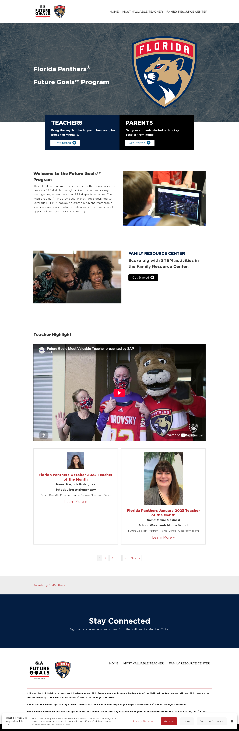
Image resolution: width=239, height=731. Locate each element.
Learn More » (75, 501)
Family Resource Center (186, 11)
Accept (169, 721)
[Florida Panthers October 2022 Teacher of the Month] (75, 460)
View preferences (211, 721)
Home (114, 11)
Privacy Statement (144, 721)
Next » (135, 558)
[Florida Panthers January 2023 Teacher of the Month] (163, 478)
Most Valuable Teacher (142, 11)
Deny (187, 721)
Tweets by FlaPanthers (49, 585)
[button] (232, 721)
